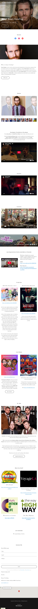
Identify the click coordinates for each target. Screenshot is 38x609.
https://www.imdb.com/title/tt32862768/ (28, 263)
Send (19, 566)
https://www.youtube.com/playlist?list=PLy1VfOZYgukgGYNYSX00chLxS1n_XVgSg (28, 268)
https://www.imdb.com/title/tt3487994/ (28, 313)
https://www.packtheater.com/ (9, 377)
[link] (15, 38)
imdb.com (5, 77)
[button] (36, 2)
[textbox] (19, 551)
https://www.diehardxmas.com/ (29, 387)
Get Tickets (9, 391)
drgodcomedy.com (19, 456)
